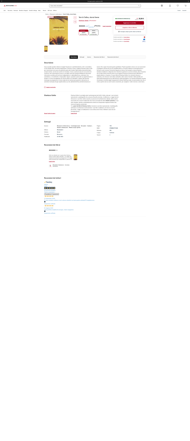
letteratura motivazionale (85, 108)
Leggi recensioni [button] (107, 26)
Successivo (55, 194)
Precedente (48, 194)
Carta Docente (127, 39)
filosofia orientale (97, 97)
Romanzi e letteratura (56, 14)
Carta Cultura (127, 37)
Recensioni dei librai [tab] (99, 57)
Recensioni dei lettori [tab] (113, 57)
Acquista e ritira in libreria (130, 27)
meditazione (85, 109)
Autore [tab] (89, 57)
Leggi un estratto (51, 87)
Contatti (184, 10)
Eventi (179, 10)
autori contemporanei (91, 95)
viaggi (78, 109)
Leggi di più (74, 113)
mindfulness (106, 97)
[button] (75, 21)
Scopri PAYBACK (95, 1)
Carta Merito (126, 41)
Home (47, 14)
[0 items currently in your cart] (185, 6)
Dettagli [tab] (82, 57)
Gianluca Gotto (83, 20)
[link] (162, 5)
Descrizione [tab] (74, 57)
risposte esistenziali (81, 104)
